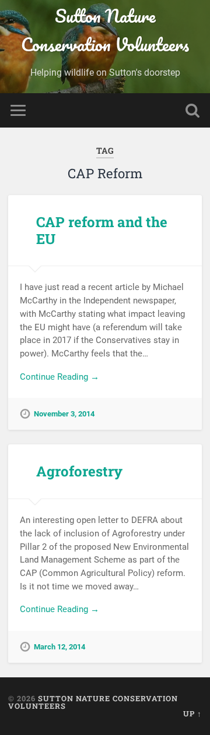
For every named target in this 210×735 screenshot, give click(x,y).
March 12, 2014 (59, 646)
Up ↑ (192, 713)
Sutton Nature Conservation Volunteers (105, 30)
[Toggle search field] (193, 110)
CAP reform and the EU (101, 230)
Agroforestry (79, 471)
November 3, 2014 (64, 413)
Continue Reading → (59, 377)
